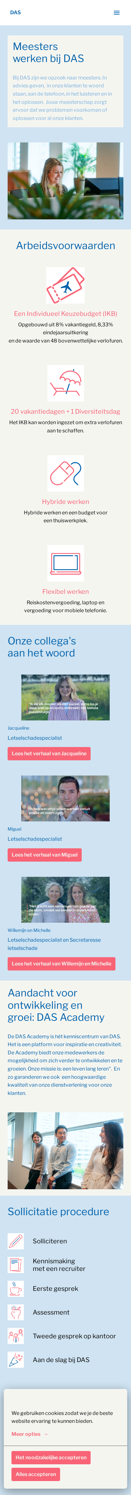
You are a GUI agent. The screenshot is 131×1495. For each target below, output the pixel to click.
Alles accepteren (36, 1474)
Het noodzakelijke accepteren (51, 1457)
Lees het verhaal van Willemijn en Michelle (61, 964)
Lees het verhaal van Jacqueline (49, 754)
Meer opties (25, 1434)
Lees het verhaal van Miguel (45, 855)
